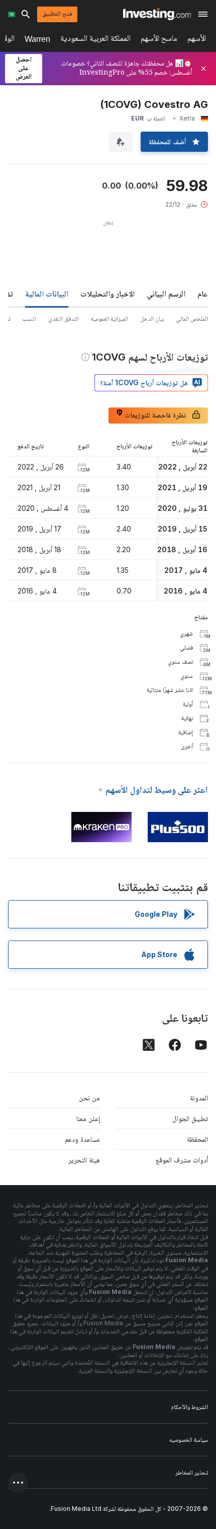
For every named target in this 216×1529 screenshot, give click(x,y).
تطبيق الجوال (190, 1118)
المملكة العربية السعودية (95, 40)
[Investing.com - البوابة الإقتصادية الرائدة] (157, 14)
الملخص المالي (192, 318)
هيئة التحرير (84, 1159)
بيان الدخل (152, 318)
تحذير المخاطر (191, 1472)
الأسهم (196, 40)
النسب (29, 318)
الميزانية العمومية (109, 318)
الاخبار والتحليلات (107, 293)
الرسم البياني (166, 293)
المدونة (199, 1097)
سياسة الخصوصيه (188, 1439)
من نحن (89, 1097)
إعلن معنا (88, 1118)
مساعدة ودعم (82, 1139)
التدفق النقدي (63, 318)
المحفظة (197, 1139)
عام (202, 293)
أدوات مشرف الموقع (182, 1159)
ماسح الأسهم (159, 40)
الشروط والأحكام (189, 1406)
